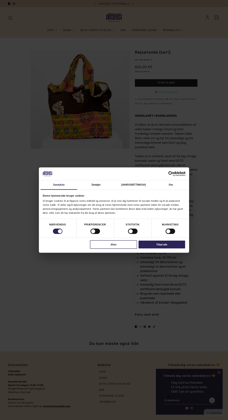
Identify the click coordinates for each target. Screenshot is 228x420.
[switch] (95, 231)
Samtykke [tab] (59, 184)
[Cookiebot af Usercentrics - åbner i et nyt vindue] (170, 173)
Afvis (113, 244)
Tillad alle (161, 244)
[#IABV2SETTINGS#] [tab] (133, 184)
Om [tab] (171, 184)
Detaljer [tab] (96, 184)
